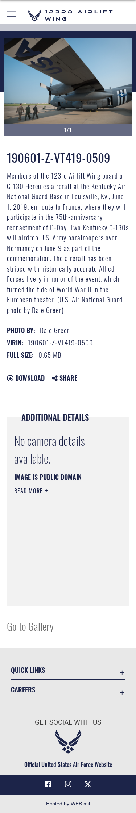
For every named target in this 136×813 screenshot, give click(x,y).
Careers (23, 689)
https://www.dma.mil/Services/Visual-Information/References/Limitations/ (58, 582)
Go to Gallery (30, 626)
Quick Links (28, 670)
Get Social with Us (68, 722)
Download (29, 377)
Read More (29, 490)
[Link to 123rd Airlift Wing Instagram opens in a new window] (68, 784)
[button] (12, 15)
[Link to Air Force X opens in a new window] (87, 784)
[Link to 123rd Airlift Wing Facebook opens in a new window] (48, 784)
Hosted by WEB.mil (68, 803)
